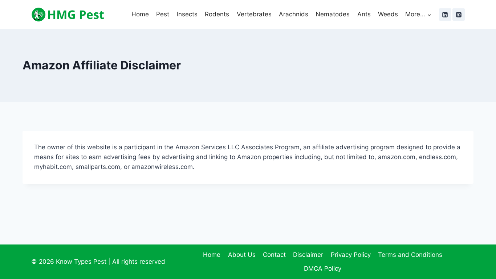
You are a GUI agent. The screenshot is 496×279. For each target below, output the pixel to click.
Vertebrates (254, 14)
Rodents (217, 14)
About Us (242, 254)
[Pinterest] (458, 14)
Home (140, 14)
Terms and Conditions (410, 254)
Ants (364, 14)
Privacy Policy (351, 254)
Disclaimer (308, 254)
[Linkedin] (445, 14)
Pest (162, 14)
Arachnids (293, 14)
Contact (274, 254)
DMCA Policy (322, 268)
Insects (187, 14)
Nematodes (333, 14)
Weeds (388, 14)
